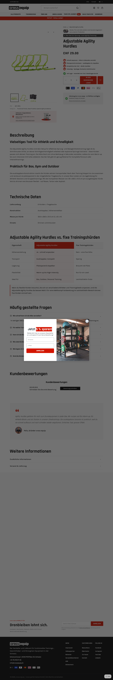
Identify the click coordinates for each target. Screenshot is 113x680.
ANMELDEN (40, 351)
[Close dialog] (87, 321)
